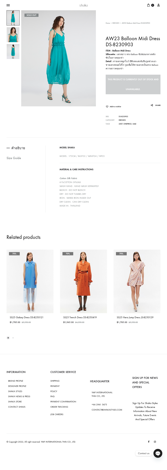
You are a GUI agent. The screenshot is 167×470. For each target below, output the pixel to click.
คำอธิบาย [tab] (18, 148)
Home (108, 23)
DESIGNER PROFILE (17, 386)
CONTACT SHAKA (16, 406)
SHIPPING (55, 380)
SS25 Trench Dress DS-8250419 (80, 317)
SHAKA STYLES (15, 391)
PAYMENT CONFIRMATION (63, 401)
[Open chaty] (157, 453)
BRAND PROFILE (15, 380)
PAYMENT (55, 386)
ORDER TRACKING (59, 406)
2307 (120, 124)
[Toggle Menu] (8, 5)
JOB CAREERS (56, 414)
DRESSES (115, 23)
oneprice (127, 124)
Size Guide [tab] (14, 158)
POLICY (53, 391)
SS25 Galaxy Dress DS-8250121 (27, 317)
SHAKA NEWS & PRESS (19, 396)
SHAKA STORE (15, 401)
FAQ (52, 396)
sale (134, 124)
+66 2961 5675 (99, 404)
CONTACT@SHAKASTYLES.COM (107, 409)
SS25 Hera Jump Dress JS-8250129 (135, 317)
